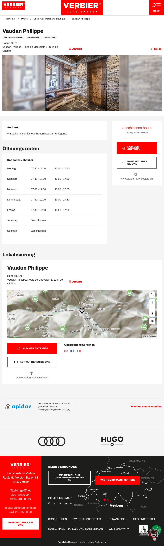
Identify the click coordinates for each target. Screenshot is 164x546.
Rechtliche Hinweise (67, 542)
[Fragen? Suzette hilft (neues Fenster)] (153, 534)
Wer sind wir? (119, 528)
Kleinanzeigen (117, 519)
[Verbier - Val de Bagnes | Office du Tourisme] (82, 7)
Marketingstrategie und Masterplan (75, 528)
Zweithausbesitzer (87, 519)
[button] (82, 83)
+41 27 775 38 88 (20, 512)
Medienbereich (144, 519)
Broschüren (57, 519)
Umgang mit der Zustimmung (92, 542)
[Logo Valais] (143, 530)
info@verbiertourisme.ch (20, 507)
